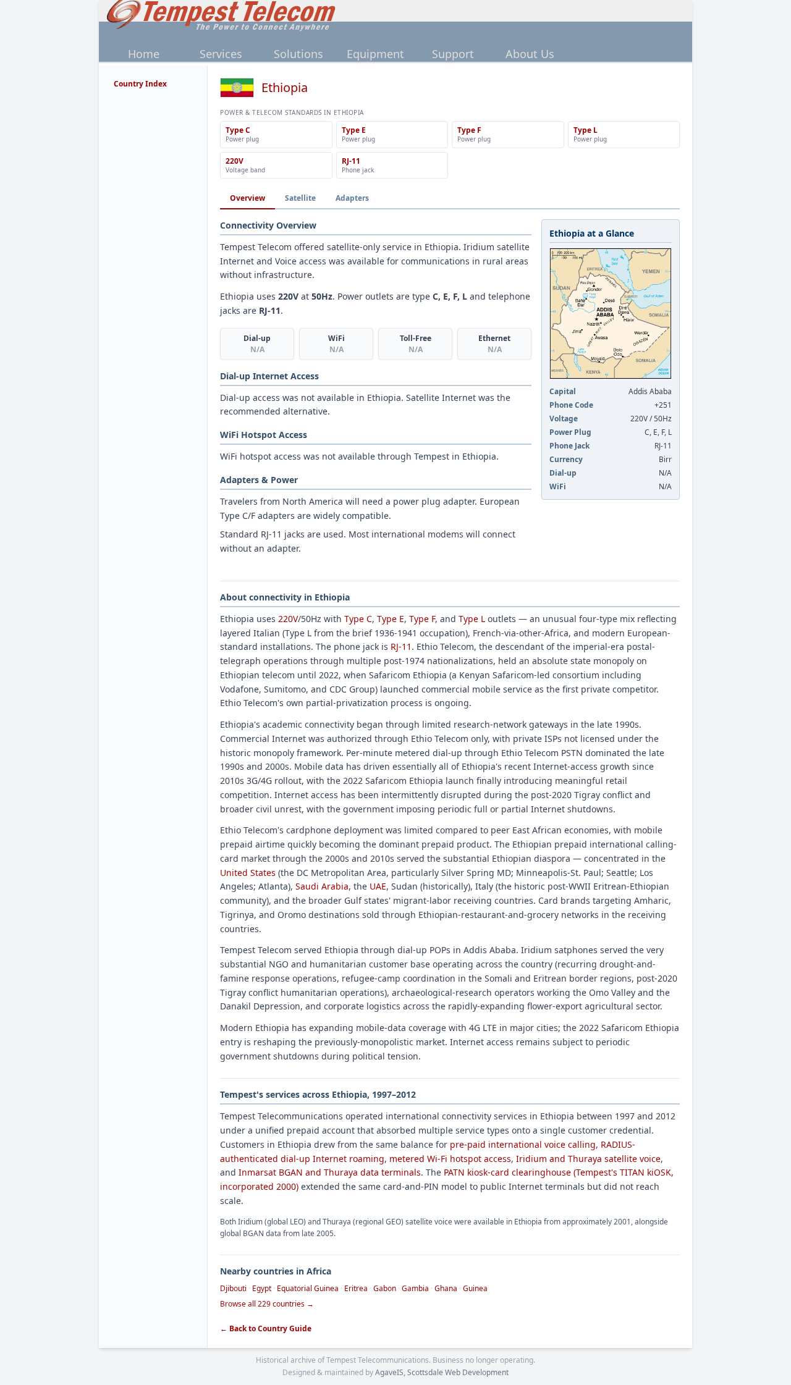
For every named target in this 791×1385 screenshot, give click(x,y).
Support (453, 53)
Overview (247, 198)
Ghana (445, 1288)
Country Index (140, 83)
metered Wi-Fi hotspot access (450, 1158)
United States (248, 872)
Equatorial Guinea (308, 1288)
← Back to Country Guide (265, 1329)
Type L (472, 619)
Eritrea (356, 1288)
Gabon (384, 1288)
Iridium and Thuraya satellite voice (588, 1158)
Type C (358, 619)
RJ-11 (401, 646)
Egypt (261, 1288)
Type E (390, 619)
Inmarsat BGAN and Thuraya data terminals (330, 1172)
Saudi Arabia (322, 886)
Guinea (475, 1288)
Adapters (352, 198)
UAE (378, 886)
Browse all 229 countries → (267, 1304)
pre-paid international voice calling (523, 1144)
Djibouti (233, 1288)
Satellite (300, 198)
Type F (422, 619)
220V (288, 619)
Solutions (298, 53)
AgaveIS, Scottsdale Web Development (442, 1372)
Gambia (415, 1288)
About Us (529, 53)
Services (221, 53)
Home (143, 53)
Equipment (375, 53)
